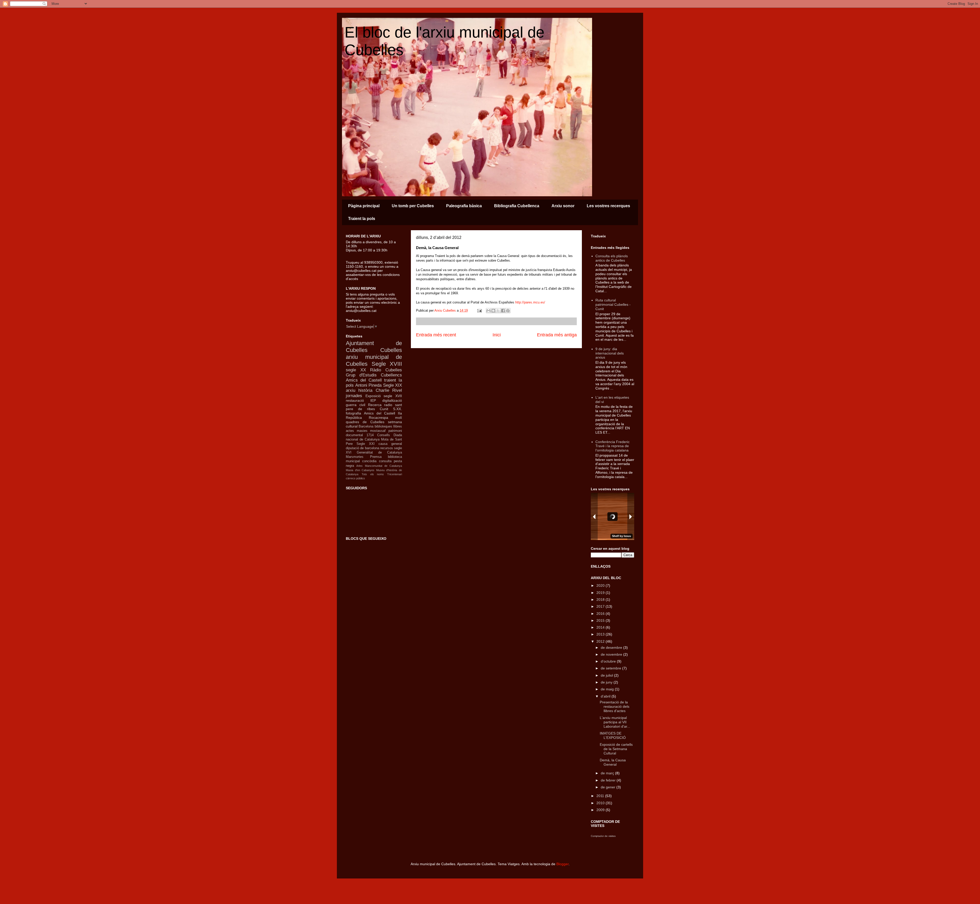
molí (398, 418)
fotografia (353, 413)
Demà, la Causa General (613, 762)
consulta (385, 461)
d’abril (606, 696)
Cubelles (391, 350)
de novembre (612, 654)
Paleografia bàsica (464, 206)
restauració (355, 400)
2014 (601, 627)
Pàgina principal (363, 206)
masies (362, 431)
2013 (601, 634)
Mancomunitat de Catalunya (383, 465)
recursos (386, 448)
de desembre (612, 647)
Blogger (562, 864)
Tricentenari (394, 474)
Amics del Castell (379, 413)
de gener (608, 787)
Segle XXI (365, 444)
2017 (601, 606)
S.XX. (397, 409)
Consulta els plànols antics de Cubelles (611, 258)
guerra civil (355, 405)
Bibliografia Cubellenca (516, 206)
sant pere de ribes (374, 407)
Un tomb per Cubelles (413, 206)
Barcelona (366, 426)
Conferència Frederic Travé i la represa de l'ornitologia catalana (612, 446)
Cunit (384, 409)
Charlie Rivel (389, 390)
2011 (600, 796)
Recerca (375, 405)
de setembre (611, 668)
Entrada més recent (436, 334)
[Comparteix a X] (498, 310)
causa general (390, 444)
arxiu (350, 390)
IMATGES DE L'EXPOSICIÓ (613, 735)
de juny (607, 682)
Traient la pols (361, 218)
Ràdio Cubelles (386, 370)
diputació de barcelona (362, 448)
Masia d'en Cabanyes (360, 470)
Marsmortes (354, 457)
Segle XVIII (387, 364)
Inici (497, 334)
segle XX (356, 370)
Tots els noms (373, 474)
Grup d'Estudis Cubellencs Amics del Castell (374, 378)
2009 (601, 810)
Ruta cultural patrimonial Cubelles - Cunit (613, 304)
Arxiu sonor (563, 206)
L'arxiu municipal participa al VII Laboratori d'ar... (615, 722)
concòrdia (369, 461)
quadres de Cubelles (365, 422)
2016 (601, 614)
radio (388, 405)
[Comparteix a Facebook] (503, 310)
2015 (601, 620)
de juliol (607, 675)
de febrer (609, 780)
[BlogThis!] (493, 310)
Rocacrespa (378, 418)
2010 (601, 803)
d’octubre (609, 661)
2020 (601, 585)
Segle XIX (392, 385)
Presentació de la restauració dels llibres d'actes (614, 706)
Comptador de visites (603, 836)
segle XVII (393, 396)
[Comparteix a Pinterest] (507, 310)
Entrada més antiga (557, 334)
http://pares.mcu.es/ (530, 302)
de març (608, 773)
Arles (359, 465)
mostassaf (378, 431)
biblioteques (383, 426)
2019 (601, 593)
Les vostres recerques (608, 206)
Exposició (373, 396)
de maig (608, 689)
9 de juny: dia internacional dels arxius (609, 353)
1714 (370, 435)
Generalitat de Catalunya (379, 452)
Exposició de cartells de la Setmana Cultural (616, 748)
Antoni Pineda (368, 385)
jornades (354, 395)
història (365, 390)
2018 (601, 599)
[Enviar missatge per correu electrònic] (479, 310)
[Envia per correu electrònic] (488, 310)
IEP (373, 400)
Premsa (376, 457)
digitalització (392, 400)
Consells (383, 435)
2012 (601, 641)
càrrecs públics (355, 478)
